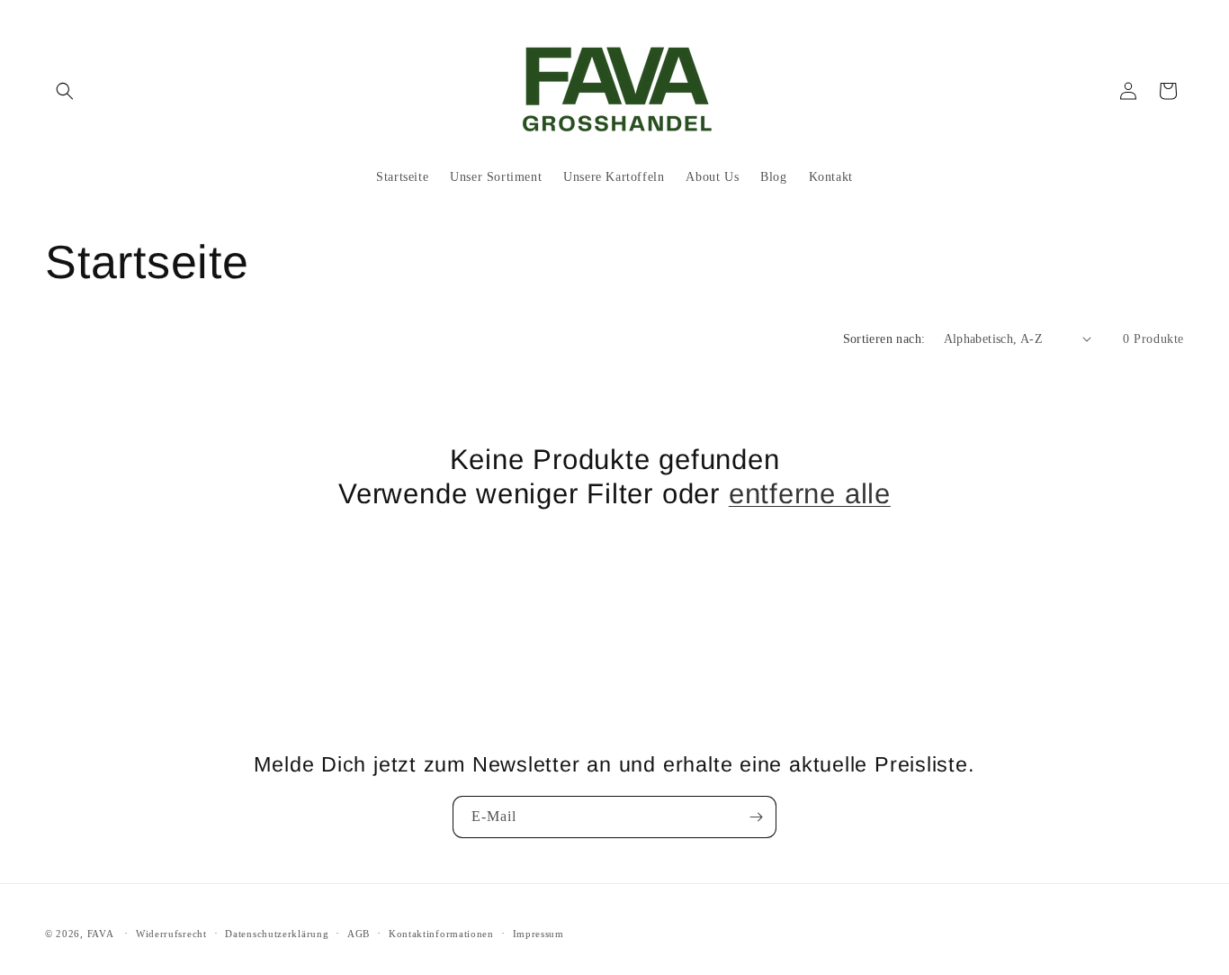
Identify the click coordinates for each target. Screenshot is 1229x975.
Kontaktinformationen (441, 932)
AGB (358, 932)
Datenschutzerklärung (276, 932)
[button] (65, 91)
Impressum (538, 932)
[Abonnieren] (756, 817)
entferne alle (810, 494)
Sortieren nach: (884, 339)
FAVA (100, 933)
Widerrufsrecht (171, 932)
